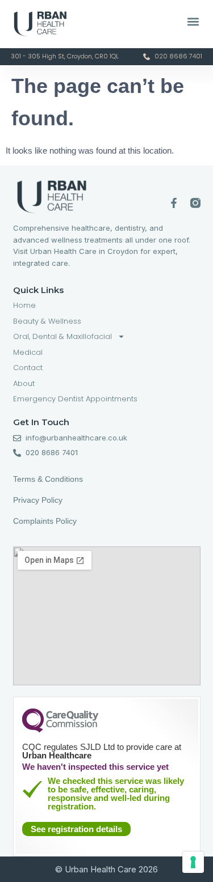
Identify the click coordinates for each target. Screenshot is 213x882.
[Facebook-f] (174, 203)
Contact (28, 367)
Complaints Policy (46, 520)
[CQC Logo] (60, 729)
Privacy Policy (37, 499)
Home (24, 305)
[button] (192, 21)
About (24, 383)
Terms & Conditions (48, 479)
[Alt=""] (195, 203)
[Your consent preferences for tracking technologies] (193, 862)
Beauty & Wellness (47, 321)
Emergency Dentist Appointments (75, 398)
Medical (28, 352)
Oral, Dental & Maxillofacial (62, 336)
